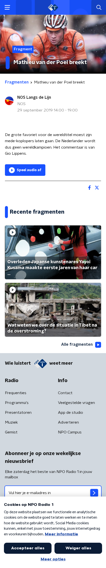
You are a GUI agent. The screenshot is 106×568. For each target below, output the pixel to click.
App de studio (70, 413)
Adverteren (68, 422)
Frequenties (15, 393)
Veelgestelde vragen (76, 403)
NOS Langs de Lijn (34, 97)
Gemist (11, 432)
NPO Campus (70, 432)
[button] (7, 7)
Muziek (11, 422)
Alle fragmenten (77, 344)
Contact (65, 393)
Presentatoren (18, 413)
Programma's (17, 403)
